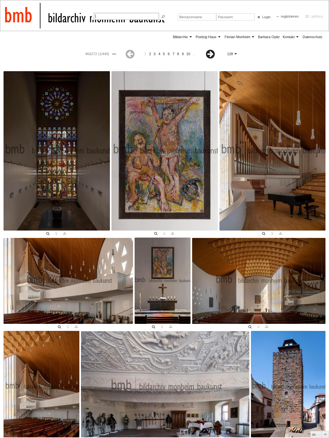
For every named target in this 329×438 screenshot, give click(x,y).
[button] (163, 16)
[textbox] (126, 16)
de (314, 434)
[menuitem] (182, 36)
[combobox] (319, 434)
